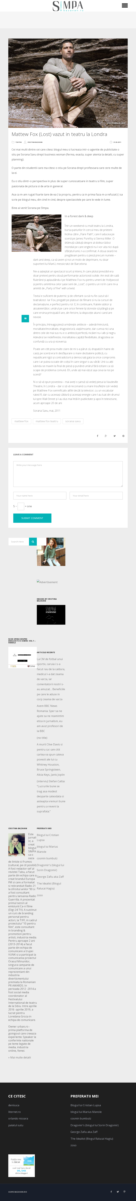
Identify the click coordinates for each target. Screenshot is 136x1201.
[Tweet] (115, 435)
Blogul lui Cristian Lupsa (85, 1105)
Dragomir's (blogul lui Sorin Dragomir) (94, 1125)
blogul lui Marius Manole (86, 1112)
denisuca (13, 1105)
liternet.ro (14, 1112)
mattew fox (21, 421)
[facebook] (111, 1191)
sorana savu (73, 421)
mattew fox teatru (47, 421)
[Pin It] (123, 435)
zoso (40, 895)
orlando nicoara (18, 1118)
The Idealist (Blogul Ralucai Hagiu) (91, 1138)
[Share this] (97, 435)
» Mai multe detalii (19, 1057)
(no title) (42, 738)
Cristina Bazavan (35, 142)
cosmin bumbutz (47, 858)
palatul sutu (15, 1125)
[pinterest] (124, 1191)
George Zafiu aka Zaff (50, 877)
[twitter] (117, 1191)
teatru (18, 142)
